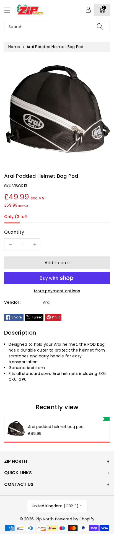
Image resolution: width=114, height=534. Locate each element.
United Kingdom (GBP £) (55, 506)
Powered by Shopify (74, 519)
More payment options (57, 291)
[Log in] (88, 10)
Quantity (14, 232)
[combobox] (57, 26)
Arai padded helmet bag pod (56, 426)
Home (14, 47)
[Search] (100, 26)
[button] (9, 10)
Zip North (45, 519)
